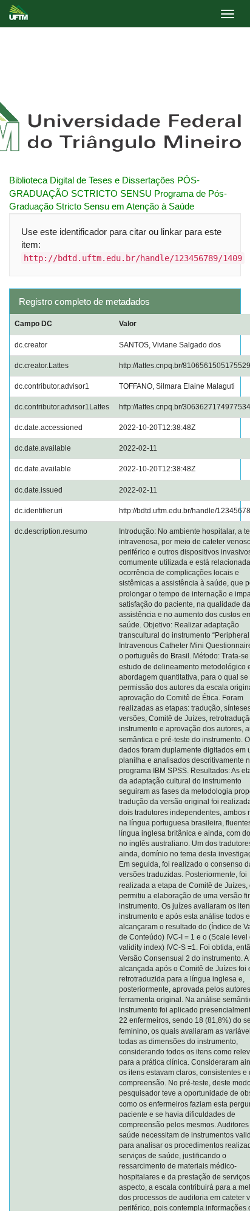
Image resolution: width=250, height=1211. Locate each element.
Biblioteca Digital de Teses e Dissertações (92, 180)
